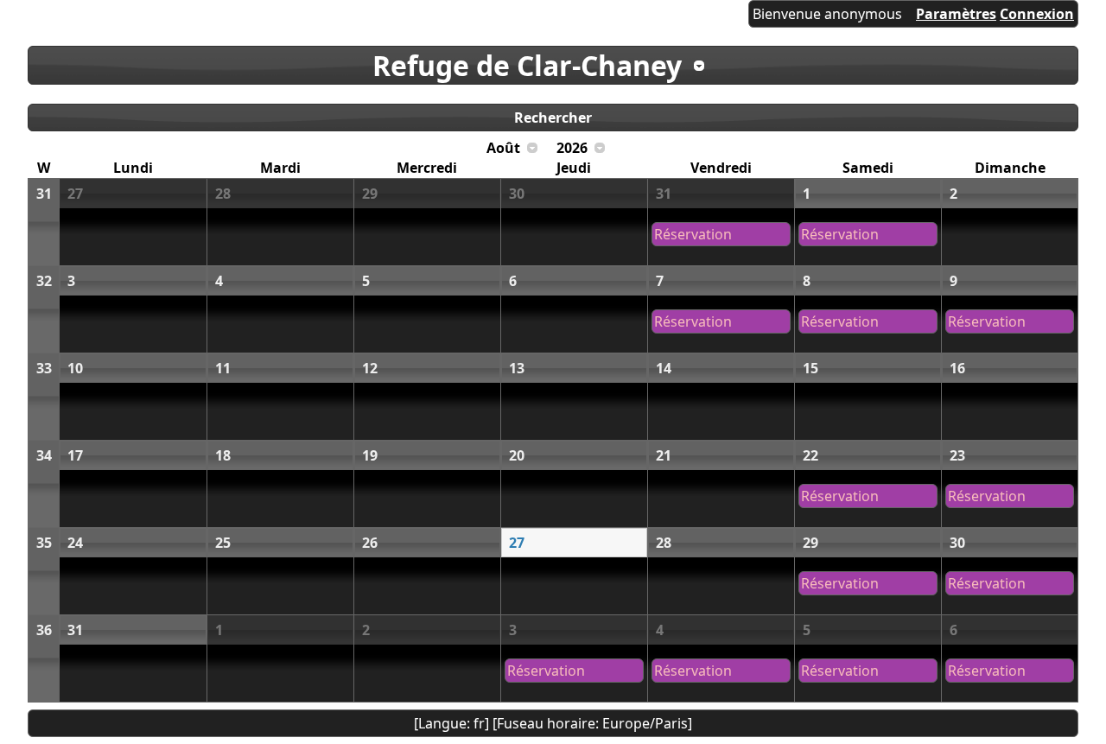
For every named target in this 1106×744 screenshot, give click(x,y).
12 (370, 368)
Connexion (1037, 13)
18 (223, 455)
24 (75, 542)
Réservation (693, 234)
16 (957, 368)
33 (44, 368)
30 (516, 193)
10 (75, 368)
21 (663, 455)
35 (44, 542)
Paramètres (956, 13)
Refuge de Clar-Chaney (527, 65)
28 (223, 193)
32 (44, 280)
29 (370, 193)
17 (75, 455)
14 (663, 368)
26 (370, 542)
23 (957, 455)
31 (44, 193)
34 (44, 455)
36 (44, 629)
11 (223, 368)
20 (516, 455)
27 (75, 193)
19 (370, 455)
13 (516, 368)
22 (810, 455)
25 (223, 542)
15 (810, 368)
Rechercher (553, 117)
